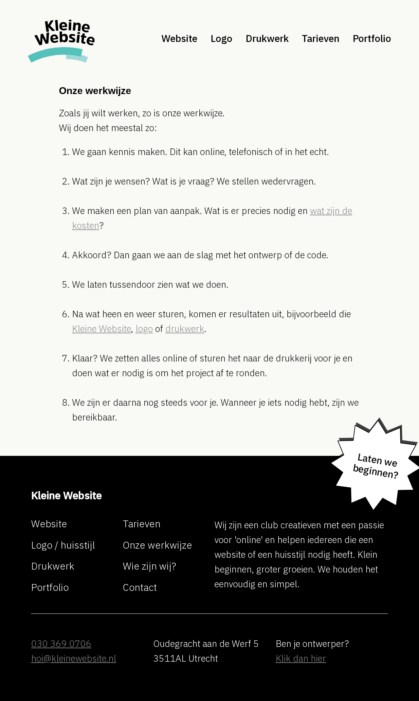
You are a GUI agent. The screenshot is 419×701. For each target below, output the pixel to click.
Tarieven (141, 524)
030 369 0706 (61, 643)
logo (144, 328)
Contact (140, 587)
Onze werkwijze (157, 545)
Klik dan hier (301, 658)
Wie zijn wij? (149, 566)
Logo (221, 38)
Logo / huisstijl (63, 545)
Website (179, 38)
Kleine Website (101, 328)
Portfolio (50, 587)
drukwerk (184, 328)
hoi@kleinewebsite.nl (73, 658)
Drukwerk (267, 38)
